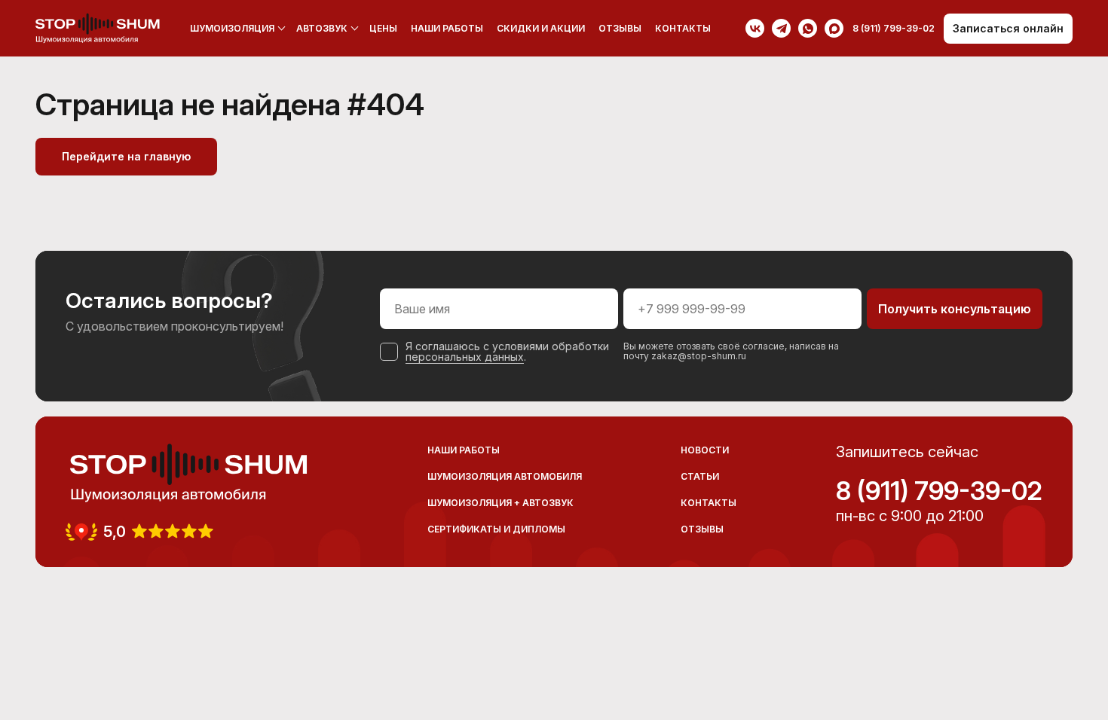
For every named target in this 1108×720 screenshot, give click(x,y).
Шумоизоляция (232, 28)
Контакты (683, 28)
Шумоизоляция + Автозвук (500, 502)
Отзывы (619, 28)
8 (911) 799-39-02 (939, 491)
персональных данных (465, 356)
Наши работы (447, 28)
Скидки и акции (541, 28)
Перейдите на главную (126, 156)
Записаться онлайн (1008, 28)
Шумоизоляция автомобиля (504, 476)
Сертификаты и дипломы (496, 529)
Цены (383, 28)
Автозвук (321, 28)
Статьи (700, 476)
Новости (705, 450)
